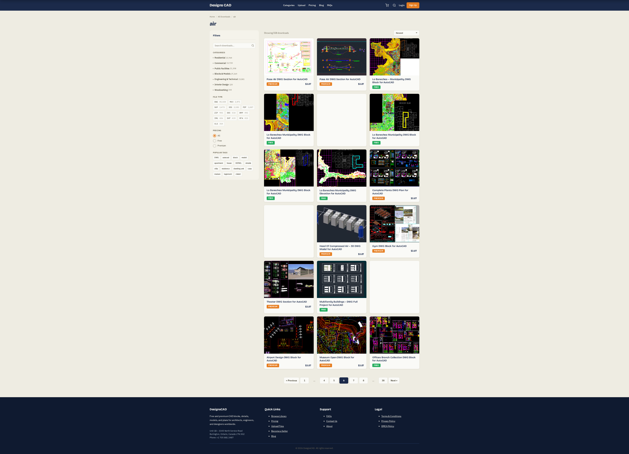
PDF (248, 107)
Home (212, 16)
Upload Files (277, 426)
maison (217, 174)
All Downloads (224, 16)
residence (226, 168)
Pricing (274, 421)
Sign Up (413, 5)
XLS (218, 124)
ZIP (218, 113)
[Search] (394, 5)
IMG (218, 118)
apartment (218, 163)
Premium (222, 145)
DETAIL (239, 163)
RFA (243, 118)
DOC (231, 113)
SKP (219, 107)
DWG (220, 102)
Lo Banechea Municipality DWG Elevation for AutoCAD (338, 192)
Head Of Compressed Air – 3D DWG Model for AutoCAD (340, 248)
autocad (226, 157)
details (248, 163)
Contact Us (331, 421)
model (244, 157)
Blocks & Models (222, 73)
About (329, 426)
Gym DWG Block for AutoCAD (389, 246)
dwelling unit (239, 168)
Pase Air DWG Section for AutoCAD (287, 79)
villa (216, 168)
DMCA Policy (387, 426)
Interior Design (222, 84)
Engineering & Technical (226, 79)
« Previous (291, 380)
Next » (394, 380)
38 (383, 380)
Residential (220, 57)
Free (220, 140)
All (219, 135)
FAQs (329, 416)
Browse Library (278, 416)
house (229, 163)
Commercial (220, 63)
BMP (243, 113)
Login (402, 5)
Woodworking (221, 90)
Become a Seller (279, 431)
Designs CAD (220, 5)
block (235, 157)
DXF (231, 118)
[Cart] (387, 5)
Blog (273, 436)
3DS (234, 107)
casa (250, 168)
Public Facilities (222, 68)
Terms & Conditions (391, 416)
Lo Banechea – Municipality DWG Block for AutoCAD (391, 81)
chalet (238, 174)
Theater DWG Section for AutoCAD (287, 301)
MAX (235, 102)
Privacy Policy (388, 421)
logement (228, 174)
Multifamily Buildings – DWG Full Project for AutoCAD (339, 303)
